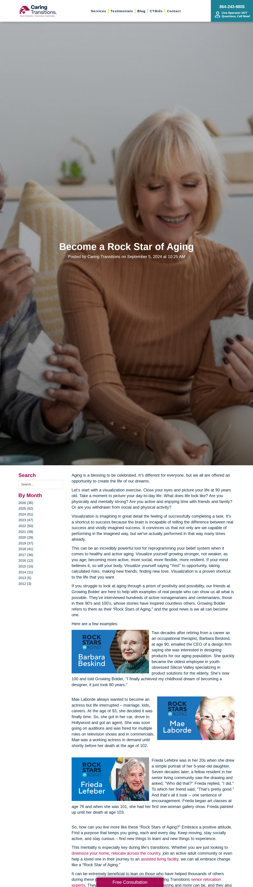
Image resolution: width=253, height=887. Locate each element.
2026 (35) (25, 503)
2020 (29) (25, 537)
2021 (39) (25, 532)
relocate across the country (135, 853)
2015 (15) (25, 566)
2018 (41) (25, 549)
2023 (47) (25, 520)
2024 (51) (25, 514)
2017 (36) (25, 555)
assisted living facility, (160, 859)
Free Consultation (130, 882)
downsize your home (90, 853)
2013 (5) (24, 578)
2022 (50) (25, 526)
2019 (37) (25, 543)
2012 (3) (24, 584)
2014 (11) (25, 572)
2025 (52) (25, 508)
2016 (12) (25, 560)
